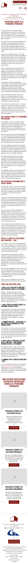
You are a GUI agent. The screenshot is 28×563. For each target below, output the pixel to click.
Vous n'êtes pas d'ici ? (14, 541)
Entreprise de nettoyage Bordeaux (17, 547)
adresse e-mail (9, 367)
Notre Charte (14, 558)
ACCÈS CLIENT (17, 4)
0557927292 (14, 526)
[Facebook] (12, 2)
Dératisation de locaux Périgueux (14, 551)
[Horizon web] (12, 561)
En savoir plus (14, 427)
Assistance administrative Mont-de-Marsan (14, 550)
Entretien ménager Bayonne (14, 553)
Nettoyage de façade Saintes (14, 548)
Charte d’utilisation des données (14, 556)
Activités (5, 547)
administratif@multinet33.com (15, 528)
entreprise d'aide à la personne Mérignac (14, 451)
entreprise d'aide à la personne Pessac (14, 412)
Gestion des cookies (14, 560)
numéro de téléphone (8, 365)
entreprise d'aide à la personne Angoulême (14, 488)
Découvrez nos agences (19, 2)
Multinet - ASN (19, 104)
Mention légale (14, 555)
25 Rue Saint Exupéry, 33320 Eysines (14, 524)
